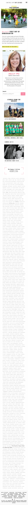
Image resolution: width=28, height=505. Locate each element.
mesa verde (20, 349)
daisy (19, 246)
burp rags (21, 215)
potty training (22, 389)
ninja (4, 372)
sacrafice (16, 407)
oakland (8, 374)
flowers (16, 279)
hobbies (12, 304)
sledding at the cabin (11, 422)
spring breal (8, 428)
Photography (21, 496)
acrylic (17, 178)
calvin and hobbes (17, 220)
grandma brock (16, 290)
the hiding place (18, 450)
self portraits (12, 416)
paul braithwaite (22, 380)
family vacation (22, 274)
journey (11, 323)
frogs (10, 282)
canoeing (8, 223)
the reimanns (19, 455)
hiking (23, 302)
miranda (21, 352)
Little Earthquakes (10, 119)
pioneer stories (22, 385)
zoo (22, 487)
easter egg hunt (9, 262)
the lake (17, 452)
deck (14, 251)
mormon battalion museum (19, 357)
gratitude (9, 293)
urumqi (12, 470)
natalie (11, 365)
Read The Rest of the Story (9, 46)
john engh (21, 319)
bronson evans (19, 212)
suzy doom (21, 435)
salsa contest (16, 408)
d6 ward (15, 246)
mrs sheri (17, 361)
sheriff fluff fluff (20, 417)
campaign (13, 221)
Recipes (24, 494)
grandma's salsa (9, 290)
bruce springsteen (10, 214)
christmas (21, 231)
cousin (22, 242)
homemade (17, 305)
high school (11, 302)
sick (22, 419)
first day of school (11, 277)
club (7, 237)
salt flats (21, 408)
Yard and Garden (18, 497)
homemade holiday (9, 307)
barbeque (14, 197)
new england (11, 369)
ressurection (20, 400)
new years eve (16, 371)
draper (7, 256)
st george (13, 430)
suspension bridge (14, 435)
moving (22, 360)
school (17, 413)
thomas (16, 461)
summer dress (11, 431)
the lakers (22, 452)
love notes (18, 341)
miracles (17, 352)
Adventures (17, 494)
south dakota (9, 427)
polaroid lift (17, 388)
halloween (11, 296)
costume (10, 242)
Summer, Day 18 (9, 142)
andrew (21, 183)
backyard (5, 195)
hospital (14, 310)
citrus (11, 235)
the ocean (19, 453)
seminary (17, 416)
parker (14, 380)
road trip (10, 403)
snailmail (19, 422)
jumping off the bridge (19, 323)
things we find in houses (19, 459)
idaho (23, 312)
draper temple (21, 259)
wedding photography (12, 477)
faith (15, 271)
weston (7, 478)
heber (7, 299)
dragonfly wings (17, 254)
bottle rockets (20, 207)
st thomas (17, 430)
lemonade (19, 335)
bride (12, 211)
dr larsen (14, 260)
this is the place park (10, 461)
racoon (15, 397)
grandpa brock (9, 291)
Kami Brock (14, 324)
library (9, 338)
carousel (13, 225)
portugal (17, 389)
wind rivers (17, 480)
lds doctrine (12, 333)
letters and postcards (20, 337)
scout (15, 414)
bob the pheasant (17, 206)
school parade (22, 413)
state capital (8, 430)
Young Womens (18, 486)
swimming (10, 436)
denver (20, 251)
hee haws (11, 299)
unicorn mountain (6, 470)
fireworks (12, 276)
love (14, 341)
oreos (16, 377)
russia (22, 405)
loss (12, 341)
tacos (19, 436)
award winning (20, 190)
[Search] (23, 93)
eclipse (13, 263)
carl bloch (9, 225)
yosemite (12, 486)
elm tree (9, 267)
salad (9, 408)
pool (21, 388)
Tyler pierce (21, 467)
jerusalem (14, 318)
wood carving (15, 481)
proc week (9, 394)
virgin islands (22, 472)
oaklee (11, 374)
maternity (11, 347)
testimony (12, 442)
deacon (16, 249)
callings (8, 220)
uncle (19, 469)
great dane (13, 293)
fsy (17, 282)
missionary (8, 354)
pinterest (11, 385)
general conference (20, 285)
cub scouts (7, 246)
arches (23, 186)
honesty (19, 309)
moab (19, 354)
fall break (21, 271)
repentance (15, 400)
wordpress (21, 481)
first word (18, 277)
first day (16, 276)
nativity (6, 366)
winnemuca (22, 480)
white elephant (6, 480)
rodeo (13, 403)
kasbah (18, 324)
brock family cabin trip (11, 212)
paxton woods (6, 382)
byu (7, 218)
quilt (6, 397)
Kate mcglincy (10, 326)
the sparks (9, 458)
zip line (19, 487)
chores (22, 229)
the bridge (9, 445)
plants (10, 386)
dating (7, 249)
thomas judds (21, 461)
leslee (14, 337)
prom (17, 394)
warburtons (9, 473)
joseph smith (9, 321)
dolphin (8, 254)
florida (13, 279)
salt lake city (7, 410)
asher (13, 189)
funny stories (7, 284)
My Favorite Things (13, 493)
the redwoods (13, 455)
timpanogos (18, 463)
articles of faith (15, 187)
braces (7, 209)
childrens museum (20, 228)
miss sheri (13, 354)
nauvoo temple (11, 366)
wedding (19, 475)
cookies (9, 240)
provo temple (21, 394)
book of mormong (10, 207)
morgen (11, 357)
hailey (20, 295)
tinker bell (7, 464)
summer (21, 430)
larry (4, 333)
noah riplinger (8, 372)
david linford (11, 249)
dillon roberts (13, 253)
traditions (16, 464)
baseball (20, 197)
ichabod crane (19, 312)
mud (8, 363)
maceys (8, 343)
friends (7, 282)
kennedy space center (19, 327)
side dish (9, 421)
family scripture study (14, 274)
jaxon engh (15, 316)
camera (8, 221)
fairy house (12, 271)
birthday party (12, 203)
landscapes (23, 332)
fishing (6, 279)
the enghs (5, 449)
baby (7, 192)
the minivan (13, 453)
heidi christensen (19, 299)
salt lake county (13, 410)
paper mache (9, 380)
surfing (9, 435)
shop (7, 419)
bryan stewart (17, 214)
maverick (15, 347)
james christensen (13, 315)
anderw (15, 183)
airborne (10, 179)
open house (18, 375)
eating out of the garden (17, 262)
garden (18, 284)
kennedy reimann (11, 327)
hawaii (16, 298)
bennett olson (11, 200)
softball (4, 425)
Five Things (18, 492)
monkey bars (13, 355)
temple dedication (19, 439)
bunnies (16, 215)
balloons (13, 195)
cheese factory (14, 226)
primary (9, 393)
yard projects (12, 484)
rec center (9, 399)
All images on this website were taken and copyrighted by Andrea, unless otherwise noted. (14, 501)
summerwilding (9, 433)
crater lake (8, 245)
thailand (18, 442)
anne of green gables (19, 184)
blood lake (7, 206)
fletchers (10, 279)
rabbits (9, 397)
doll (5, 254)
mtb (20, 361)
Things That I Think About (10, 495)
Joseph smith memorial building (18, 321)
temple (14, 439)
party (17, 380)
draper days (13, 257)
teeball (6, 439)
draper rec (16, 259)
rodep (22, 403)
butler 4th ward (14, 217)
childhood (10, 228)
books (16, 207)
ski (21, 421)
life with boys (13, 338)
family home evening (13, 273)
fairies (8, 271)
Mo (16, 354)
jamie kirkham (20, 315)
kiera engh (10, 329)
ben (7, 200)
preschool (10, 391)
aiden (7, 179)
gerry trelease (9, 287)
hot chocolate (19, 310)
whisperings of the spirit (20, 478)
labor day (10, 332)
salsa (12, 408)
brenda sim (8, 211)
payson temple (12, 382)
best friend (16, 200)
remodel (10, 400)
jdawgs (21, 316)
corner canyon (21, 240)
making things (18, 344)
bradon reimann (12, 209)
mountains (8, 360)
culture (11, 246)
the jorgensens (8, 452)
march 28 (11, 346)
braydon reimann (19, 209)
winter (11, 481)
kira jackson (5, 330)
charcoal (20, 225)
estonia (11, 270)
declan (16, 251)
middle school (19, 351)
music (8, 365)
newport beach (17, 369)
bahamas (9, 195)
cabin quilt (20, 218)
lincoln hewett (19, 338)
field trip (8, 276)
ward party (14, 473)
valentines (13, 472)
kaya (23, 326)
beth (20, 200)
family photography (21, 273)
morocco (5, 358)
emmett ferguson (17, 268)
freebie (20, 281)
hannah (19, 296)
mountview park (14, 360)
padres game (19, 379)
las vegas (7, 333)
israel (18, 313)
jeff (24, 316)
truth (14, 467)
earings (18, 260)
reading (23, 397)
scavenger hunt (13, 413)
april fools (15, 186)
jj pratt (17, 319)
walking (4, 473)
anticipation (10, 186)
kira (24, 329)
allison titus (19, 179)
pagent (23, 379)
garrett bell (8, 285)
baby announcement (13, 192)
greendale (18, 293)
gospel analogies (12, 288)
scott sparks (10, 414)
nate (20, 365)
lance (19, 332)
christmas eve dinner (13, 232)
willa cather (12, 480)
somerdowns (14, 425)
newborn (15, 368)
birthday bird (21, 201)
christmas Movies (21, 232)
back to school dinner (21, 193)
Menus (15, 496)
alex (15, 179)
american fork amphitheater (10, 181)
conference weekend (14, 239)
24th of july (13, 178)
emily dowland (14, 267)
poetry (4, 388)
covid (14, 243)
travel (16, 466)
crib (18, 245)
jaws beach (10, 316)
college (9, 237)
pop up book (9, 389)
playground (22, 386)
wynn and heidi (21, 483)
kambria (9, 324)
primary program (14, 393)
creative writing (14, 245)
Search (4, 91)
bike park (10, 201)
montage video (19, 355)
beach (13, 198)
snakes (23, 422)
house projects (8, 312)
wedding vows (20, 477)
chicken (19, 226)
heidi (15, 299)
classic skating (15, 235)
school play (5, 414)
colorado (13, 237)
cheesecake (8, 226)
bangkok (17, 195)
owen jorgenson (13, 379)
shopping (11, 419)
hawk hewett (21, 298)
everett (21, 270)
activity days (22, 178)
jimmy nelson (10, 319)
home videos (14, 309)
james (8, 315)
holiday (16, 304)
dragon (12, 254)
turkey (16, 467)
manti (7, 346)
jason (6, 316)
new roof (10, 371)
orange (22, 375)
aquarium (19, 186)
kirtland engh (20, 330)
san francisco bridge (17, 411)
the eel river (23, 447)
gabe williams (13, 284)
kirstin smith (15, 330)
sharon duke (14, 417)
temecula (10, 439)
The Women (10, 494)
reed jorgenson (21, 399)
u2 (8, 469)
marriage (23, 346)
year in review (18, 484)
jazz (19, 316)
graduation (18, 288)
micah (7, 351)
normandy (14, 372)
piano (7, 383)
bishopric (22, 203)
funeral (19, 282)
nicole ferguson (22, 371)
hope (22, 309)
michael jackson (12, 351)
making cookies (11, 344)
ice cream (13, 312)
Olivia (4, 29)
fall (17, 271)
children (14, 228)
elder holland (17, 263)
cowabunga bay (19, 243)
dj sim (22, 253)
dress (11, 260)
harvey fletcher (12, 298)
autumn (12, 190)
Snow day (7, 424)
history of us (8, 304)
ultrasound (15, 469)
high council (19, 301)
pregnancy (5, 391)
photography (20, 382)
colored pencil (19, 237)
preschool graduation (17, 391)
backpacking (7, 193)
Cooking (10, 496)
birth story (17, 203)
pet (16, 382)
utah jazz (18, 470)
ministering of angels (11, 352)
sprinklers (13, 428)
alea (13, 179)
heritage (9, 301)
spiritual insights (18, 427)
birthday (17, 201)
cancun (21, 221)
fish (21, 277)
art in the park (21, 187)
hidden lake (13, 301)
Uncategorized (8, 497)
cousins (10, 243)
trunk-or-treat (9, 467)
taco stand (22, 436)
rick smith (8, 402)
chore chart (17, 229)
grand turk (21, 291)
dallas (22, 246)
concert (8, 239)
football (20, 279)
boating (11, 206)
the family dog (10, 449)
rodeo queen (17, 403)
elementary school (13, 265)
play (13, 386)
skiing (24, 421)
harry (23, 296)
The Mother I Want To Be (12, 160)
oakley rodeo (19, 374)
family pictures (6, 274)
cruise (21, 245)
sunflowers (15, 433)
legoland (14, 335)
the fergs (15, 449)
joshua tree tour (6, 323)
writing (7, 483)
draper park (11, 259)
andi (18, 183)
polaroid (12, 388)
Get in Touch (4, 492)
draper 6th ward (13, 256)
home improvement (10, 305)
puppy (22, 396)
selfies (8, 416)
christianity (16, 231)
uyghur (22, 470)
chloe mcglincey (9, 229)
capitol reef (19, 223)
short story (15, 419)
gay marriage (13, 285)
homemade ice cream (17, 307)
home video (8, 309)
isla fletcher (14, 313)
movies (19, 360)
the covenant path (16, 447)
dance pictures (9, 248)
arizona (8, 187)
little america (8, 340)
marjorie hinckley (17, 346)
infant (10, 313)
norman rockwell (20, 372)
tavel (22, 438)
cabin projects (14, 218)
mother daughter (10, 358)
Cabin (19, 495)
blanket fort (17, 204)
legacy (21, 333)
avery (16, 190)
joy (14, 323)
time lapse (13, 463)
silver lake (14, 421)
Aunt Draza (8, 190)
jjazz (14, 319)
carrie (17, 225)
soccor (24, 424)
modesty (22, 354)
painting (4, 380)
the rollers (7, 456)
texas (16, 442)
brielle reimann (16, 211)
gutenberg (16, 295)
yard (8, 484)
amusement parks (9, 183)
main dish (21, 343)
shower (19, 419)
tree (18, 466)
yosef (9, 486)
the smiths (21, 456)
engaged (7, 270)
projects (13, 394)
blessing (21, 204)
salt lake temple (20, 410)
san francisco (9, 411)
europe (15, 270)
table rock (15, 436)
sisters (17, 421)
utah (15, 470)
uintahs (11, 469)
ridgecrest (13, 402)
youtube (9, 487)
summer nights (17, 431)
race (12, 397)
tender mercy (20, 441)
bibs (22, 200)
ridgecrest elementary (20, 402)
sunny (19, 433)
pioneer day (16, 385)
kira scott (10, 330)
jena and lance (8, 318)
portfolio (13, 389)
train (19, 464)
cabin (10, 218)
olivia (8, 375)
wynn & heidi (15, 483)
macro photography (14, 343)
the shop (16, 456)
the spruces (14, 458)
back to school (13, 193)
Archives (11, 492)
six (20, 421)
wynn (11, 483)
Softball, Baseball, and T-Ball (14, 138)
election (7, 265)
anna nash (12, 184)
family (6, 273)
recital (16, 399)
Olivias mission (12, 375)
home (20, 304)
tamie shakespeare (16, 438)
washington (19, 473)
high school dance (17, 302)
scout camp (18, 414)
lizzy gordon (18, 340)
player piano (17, 386)
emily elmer (20, 267)
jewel (23, 318)
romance (15, 405)
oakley (14, 374)
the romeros (12, 456)
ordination (9, 377)
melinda (15, 349)
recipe (13, 399)
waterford (9, 475)
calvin (12, 220)
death (11, 251)
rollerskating (10, 405)
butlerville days (21, 217)
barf (17, 197)
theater (17, 444)
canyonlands (13, 223)
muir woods (12, 363)
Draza (8, 260)
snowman (17, 424)
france (17, 281)
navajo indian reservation (20, 366)
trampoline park (11, 466)
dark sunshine (18, 248)
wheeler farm (12, 478)
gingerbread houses (17, 287)
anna (9, 184)
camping (17, 221)
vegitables (17, 472)
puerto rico (13, 396)
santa (22, 411)
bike (7, 201)
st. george (17, 428)
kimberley (15, 329)
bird (13, 201)
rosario (19, 405)
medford (11, 349)
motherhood (17, 358)
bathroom (9, 198)
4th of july (5, 178)
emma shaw (10, 268)
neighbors (11, 368)
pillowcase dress (17, 383)
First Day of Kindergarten (11, 32)
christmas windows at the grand (17, 234)
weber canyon (14, 475)
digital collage (7, 253)
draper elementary (20, 257)
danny (13, 248)
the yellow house (10, 459)
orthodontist (20, 377)
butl (9, 217)
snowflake (12, 424)
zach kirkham (14, 487)
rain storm (19, 397)
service (21, 416)
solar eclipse (9, 425)
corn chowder (14, 240)
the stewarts (19, 458)
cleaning (20, 235)
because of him (18, 198)
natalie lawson (16, 365)
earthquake (22, 260)
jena (4, 318)
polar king (8, 388)
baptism (21, 195)
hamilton (15, 296)
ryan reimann (11, 407)
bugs (14, 215)
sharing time (8, 417)
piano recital (11, 383)
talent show (10, 438)
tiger (10, 463)
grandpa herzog (16, 291)
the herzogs (12, 450)
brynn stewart (9, 215)
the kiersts (13, 452)
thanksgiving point (12, 444)
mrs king (8, 361)
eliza (19, 265)
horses (11, 310)
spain (13, 427)
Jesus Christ (18, 318)
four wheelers (12, 281)
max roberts (20, 347)
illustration (6, 313)
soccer (20, 424)
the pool (8, 455)
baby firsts (20, 192)
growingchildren (10, 295)
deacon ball (20, 249)
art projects (9, 189)
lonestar (9, 341)
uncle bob (23, 469)
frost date (14, 282)
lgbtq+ (6, 338)
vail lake (8, 472)
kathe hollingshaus (17, 326)
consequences (22, 239)
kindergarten (20, 329)
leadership (17, 333)
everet (18, 270)
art (11, 187)
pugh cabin (18, 396)
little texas (13, 340)
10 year (9, 178)
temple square (14, 441)
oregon (13, 377)
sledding (5, 422)
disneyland (18, 253)
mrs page (13, 361)
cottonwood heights (16, 242)
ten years (7, 442)
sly (16, 422)
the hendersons (21, 449)
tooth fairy (12, 464)
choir (14, 229)
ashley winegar (18, 189)
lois (6, 341)
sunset (22, 433)
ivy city (21, 313)
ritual (7, 403)
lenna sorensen (9, 337)
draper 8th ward (20, 256)
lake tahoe (15, 332)
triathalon (22, 466)
